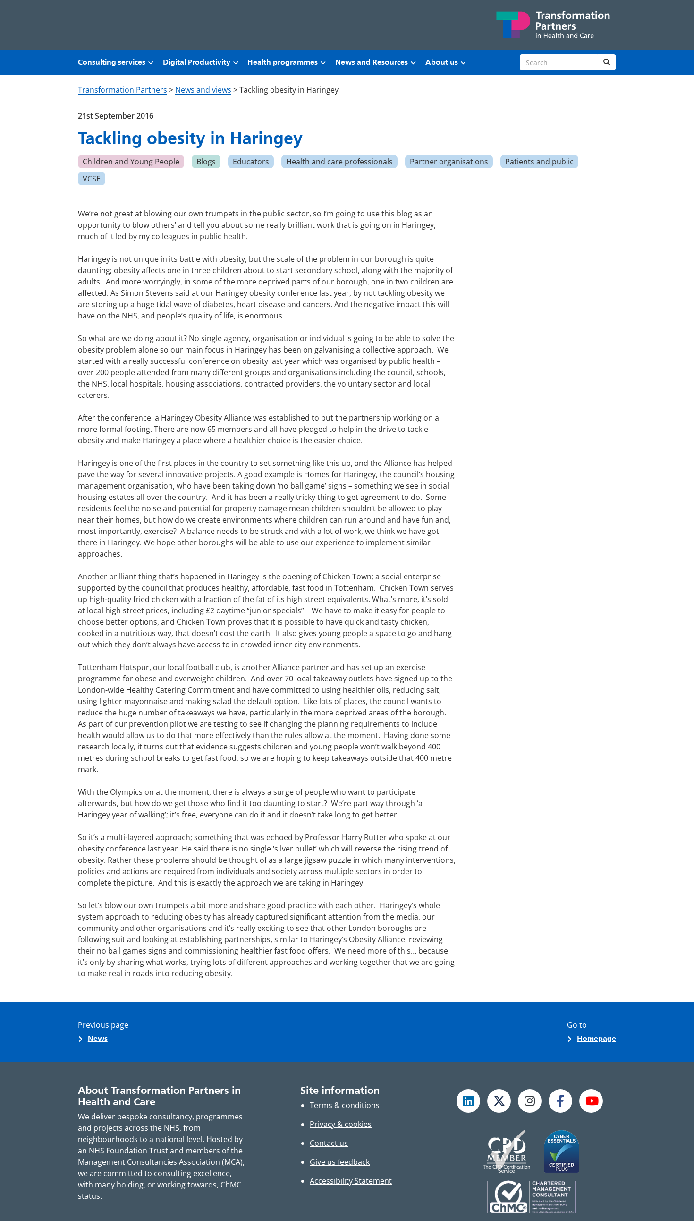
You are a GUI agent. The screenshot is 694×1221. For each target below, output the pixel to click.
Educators (251, 161)
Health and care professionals (339, 161)
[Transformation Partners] (552, 25)
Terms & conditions (345, 1105)
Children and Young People (131, 161)
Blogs (206, 161)
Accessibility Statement (351, 1181)
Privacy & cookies (341, 1124)
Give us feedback (340, 1162)
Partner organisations (449, 161)
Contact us (329, 1143)
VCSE (92, 178)
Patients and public (539, 161)
